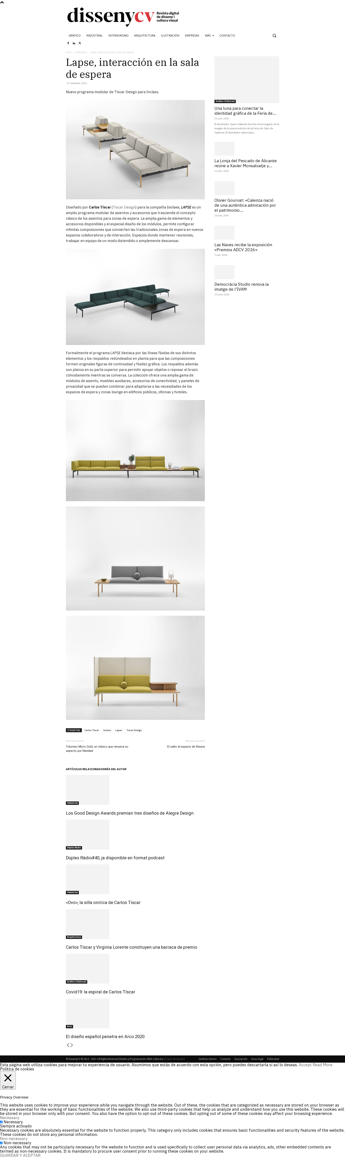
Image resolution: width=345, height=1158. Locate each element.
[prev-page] (68, 1045)
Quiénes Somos (207, 1059)
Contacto (225, 1059)
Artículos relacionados (85, 769)
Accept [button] (305, 1064)
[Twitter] (79, 43)
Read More (322, 1064)
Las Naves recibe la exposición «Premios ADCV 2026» (243, 247)
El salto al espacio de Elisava (186, 746)
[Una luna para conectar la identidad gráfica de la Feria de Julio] (246, 79)
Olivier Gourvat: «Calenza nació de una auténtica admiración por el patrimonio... (245, 205)
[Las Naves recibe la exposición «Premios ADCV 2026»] (246, 233)
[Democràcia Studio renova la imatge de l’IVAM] (246, 272)
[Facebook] (68, 43)
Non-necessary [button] (14, 1138)
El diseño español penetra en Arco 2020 (105, 1036)
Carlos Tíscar (91, 730)
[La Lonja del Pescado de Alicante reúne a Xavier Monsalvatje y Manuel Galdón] (246, 149)
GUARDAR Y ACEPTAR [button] (20, 1155)
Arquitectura (74, 937)
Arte (69, 1026)
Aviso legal (257, 1059)
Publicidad (273, 1059)
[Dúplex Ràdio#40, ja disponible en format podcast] (135, 835)
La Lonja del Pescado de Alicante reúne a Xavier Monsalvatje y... (245, 163)
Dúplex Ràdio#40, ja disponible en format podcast (115, 857)
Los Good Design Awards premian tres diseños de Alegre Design (130, 813)
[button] (274, 35)
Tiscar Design (124, 207)
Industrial (81, 52)
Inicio (69, 52)
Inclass (107, 730)
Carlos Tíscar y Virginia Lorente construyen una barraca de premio (131, 947)
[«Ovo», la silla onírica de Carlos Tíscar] (135, 879)
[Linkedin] (74, 43)
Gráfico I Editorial (76, 981)
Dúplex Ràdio (74, 847)
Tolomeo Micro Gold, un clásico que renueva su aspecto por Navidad (97, 749)
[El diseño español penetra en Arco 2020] (135, 1013)
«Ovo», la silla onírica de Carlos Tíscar (103, 902)
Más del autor (115, 769)
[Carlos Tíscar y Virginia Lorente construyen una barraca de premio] (135, 924)
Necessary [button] (9, 1117)
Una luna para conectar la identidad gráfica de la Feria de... (245, 110)
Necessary (13, 1121)
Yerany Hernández (174, 1059)
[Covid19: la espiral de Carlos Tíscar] (135, 969)
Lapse (118, 730)
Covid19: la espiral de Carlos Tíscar (100, 991)
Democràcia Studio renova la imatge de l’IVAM (241, 286)
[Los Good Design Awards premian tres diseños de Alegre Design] (135, 790)
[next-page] (72, 1045)
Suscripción (240, 1059)
